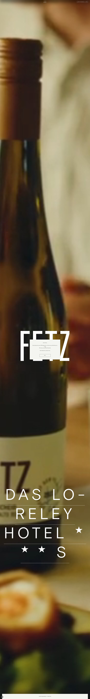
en (86, 1)
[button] (2, 697)
